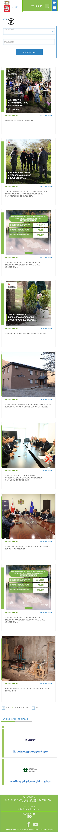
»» (37, 707)
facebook (28, 824)
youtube (35, 824)
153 (29, 816)
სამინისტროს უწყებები (15, 719)
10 (26, 707)
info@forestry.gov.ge (28, 809)
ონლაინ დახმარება (54, 7)
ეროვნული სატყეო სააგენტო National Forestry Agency (7, 6)
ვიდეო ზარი (54, 2)
